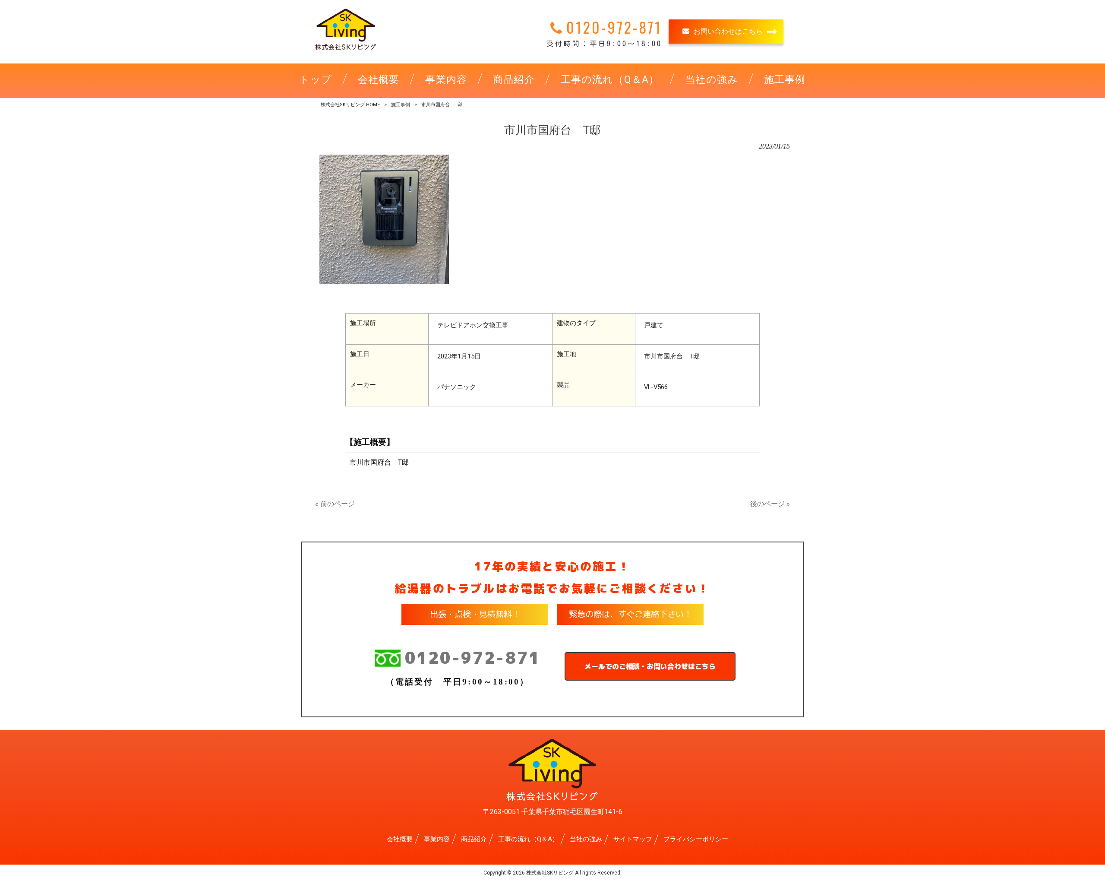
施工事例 (400, 105)
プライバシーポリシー (695, 839)
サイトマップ (632, 839)
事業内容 (437, 839)
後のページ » (770, 504)
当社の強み (586, 839)
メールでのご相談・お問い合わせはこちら (650, 666)
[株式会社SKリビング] (346, 49)
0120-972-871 (472, 657)
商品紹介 (474, 839)
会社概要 (400, 839)
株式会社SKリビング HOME (350, 105)
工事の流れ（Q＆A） (528, 839)
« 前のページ (335, 504)
